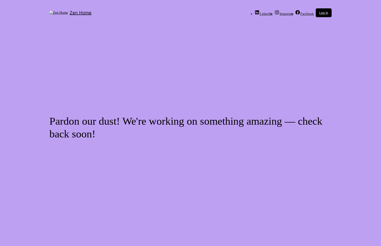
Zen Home (81, 12)
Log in (323, 13)
